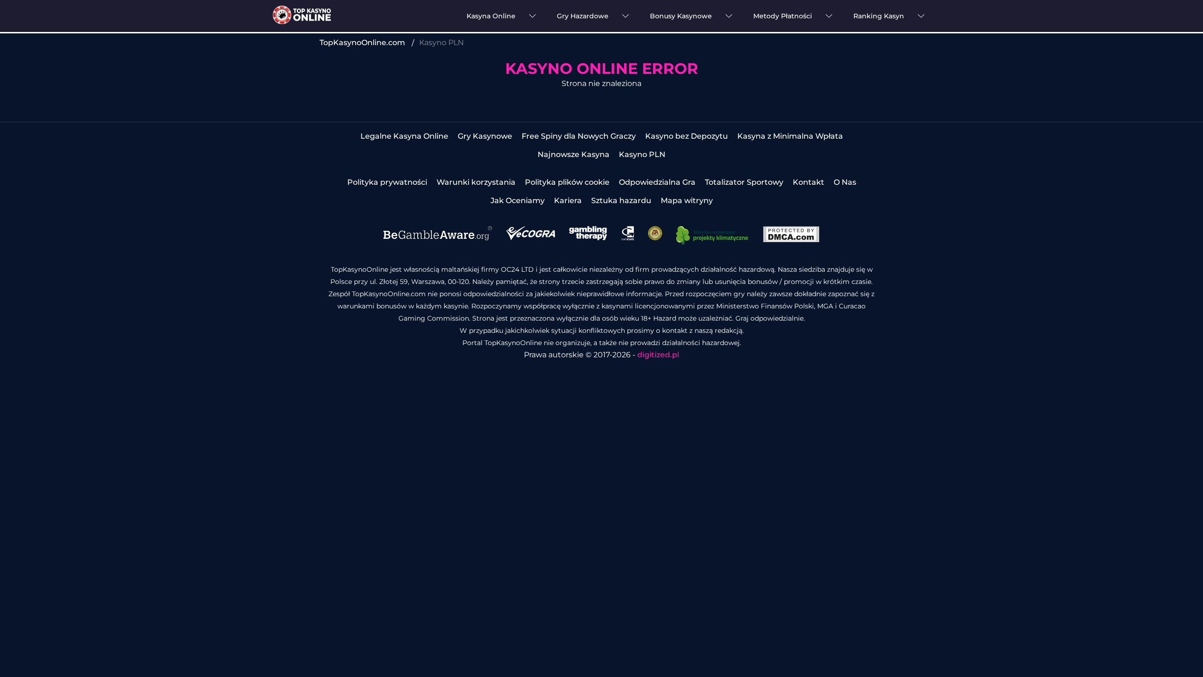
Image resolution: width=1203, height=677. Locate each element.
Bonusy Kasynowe (681, 16)
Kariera (568, 200)
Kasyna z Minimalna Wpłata (790, 136)
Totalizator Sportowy (744, 182)
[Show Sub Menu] (532, 16)
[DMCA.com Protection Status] (791, 240)
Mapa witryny (687, 200)
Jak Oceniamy (518, 200)
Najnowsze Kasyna (573, 154)
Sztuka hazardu (621, 200)
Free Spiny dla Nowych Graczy (579, 136)
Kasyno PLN (642, 154)
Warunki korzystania (476, 182)
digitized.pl (658, 354)
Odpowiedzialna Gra (657, 182)
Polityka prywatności (387, 182)
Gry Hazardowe (583, 16)
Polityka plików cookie (567, 182)
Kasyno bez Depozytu (686, 136)
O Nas (845, 182)
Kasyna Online (491, 16)
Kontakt (808, 182)
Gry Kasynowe (485, 136)
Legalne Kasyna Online (404, 136)
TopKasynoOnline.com (362, 42)
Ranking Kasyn (878, 16)
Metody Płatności (782, 16)
